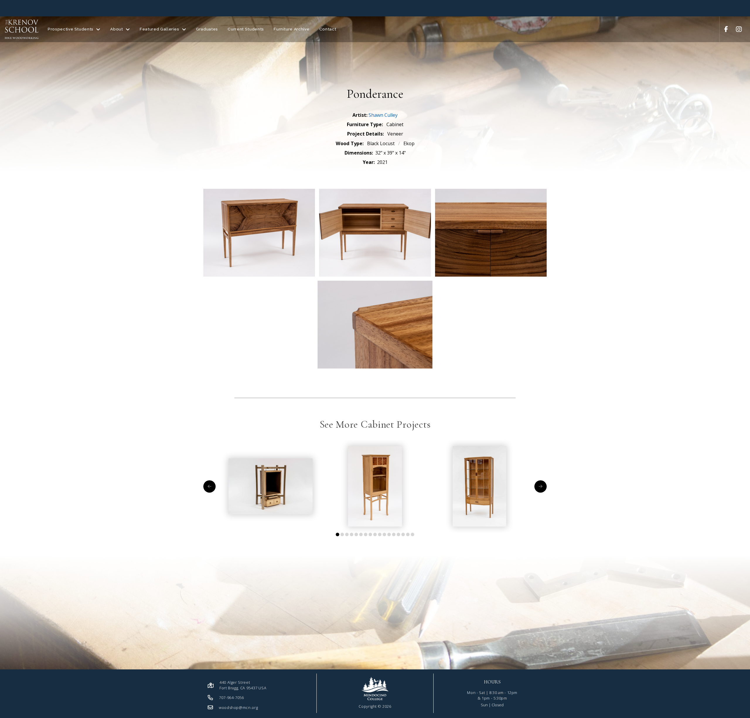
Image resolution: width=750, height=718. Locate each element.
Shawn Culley (383, 115)
